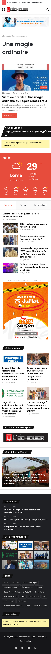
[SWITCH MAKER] (25, 22)
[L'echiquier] (18, 9)
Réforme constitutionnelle (13, 606)
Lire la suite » (9, 116)
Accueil (7, 36)
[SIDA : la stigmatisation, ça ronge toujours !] (10, 228)
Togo (28, 606)
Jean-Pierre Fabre (10, 597)
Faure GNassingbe (30, 583)
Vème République (40, 606)
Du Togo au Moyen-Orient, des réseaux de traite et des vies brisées (34, 267)
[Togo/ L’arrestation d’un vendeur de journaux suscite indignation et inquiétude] (38, 359)
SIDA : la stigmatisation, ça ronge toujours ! (33, 225)
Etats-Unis (15, 583)
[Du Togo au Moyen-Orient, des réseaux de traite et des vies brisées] (10, 268)
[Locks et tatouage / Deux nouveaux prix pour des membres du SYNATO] (38, 393)
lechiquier (8, 93)
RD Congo (22, 601)
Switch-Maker (25, 641)
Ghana (39, 587)
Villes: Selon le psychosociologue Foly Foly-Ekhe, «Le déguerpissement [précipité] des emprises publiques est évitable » (25, 479)
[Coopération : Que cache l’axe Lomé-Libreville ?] (10, 240)
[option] (25, 472)
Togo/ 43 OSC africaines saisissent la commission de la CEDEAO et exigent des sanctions (12, 408)
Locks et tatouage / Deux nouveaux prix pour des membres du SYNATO (38, 406)
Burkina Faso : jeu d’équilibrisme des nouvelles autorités (21, 215)
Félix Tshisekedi (27, 587)
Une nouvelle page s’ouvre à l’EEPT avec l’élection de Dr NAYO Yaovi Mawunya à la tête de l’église (34, 252)
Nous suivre (11, 614)
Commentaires (40, 205)
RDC (12, 601)
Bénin (6, 583)
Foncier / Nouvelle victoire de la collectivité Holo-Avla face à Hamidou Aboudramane (13, 374)
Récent (23, 205)
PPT (5, 601)
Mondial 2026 (34, 597)
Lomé (23, 597)
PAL (44, 597)
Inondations (39, 592)
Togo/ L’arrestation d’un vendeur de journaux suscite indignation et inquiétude (37, 374)
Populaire (8, 205)
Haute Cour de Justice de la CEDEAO (17, 592)
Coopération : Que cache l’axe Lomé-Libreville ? (32, 237)
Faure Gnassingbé (10, 587)
